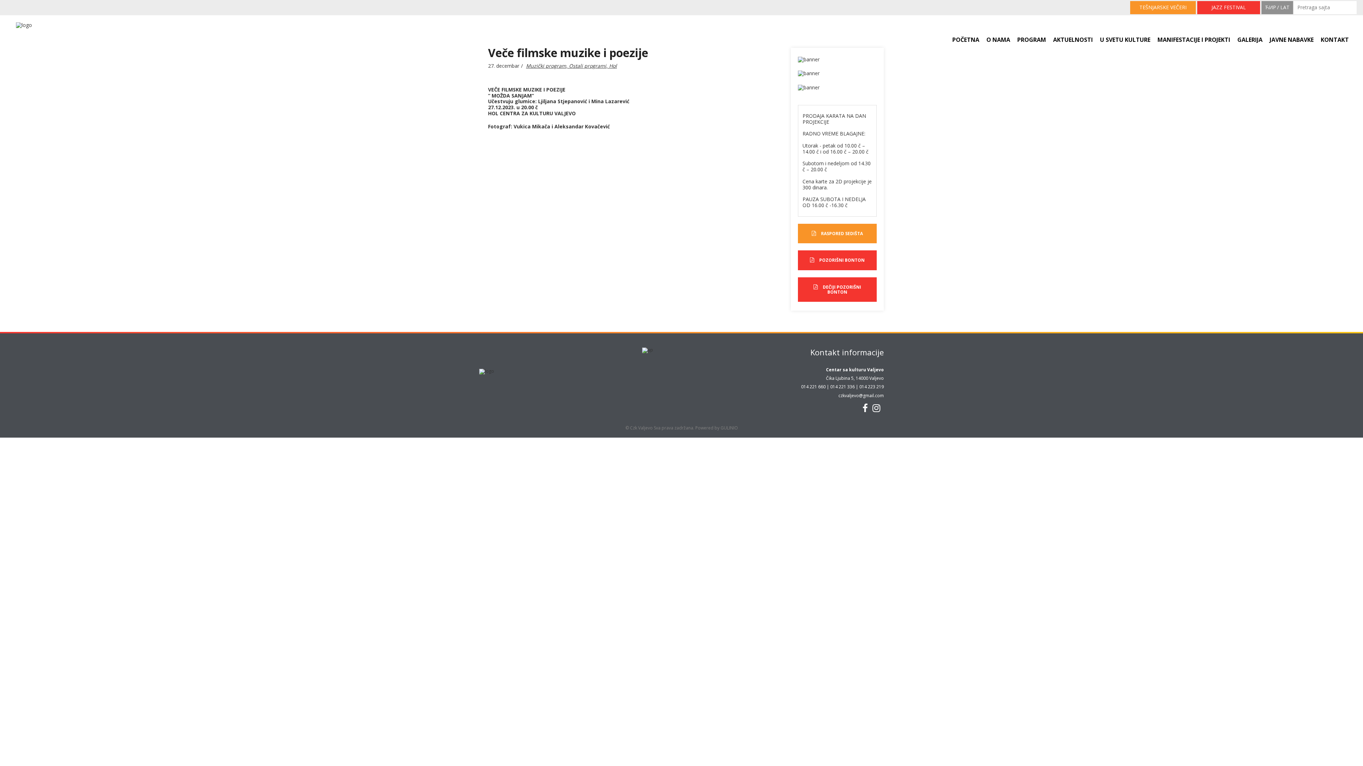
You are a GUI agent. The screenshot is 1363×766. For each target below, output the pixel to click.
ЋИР (1270, 7)
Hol (613, 65)
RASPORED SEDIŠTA (842, 234)
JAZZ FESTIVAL (1228, 7)
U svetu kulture (1125, 40)
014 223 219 (871, 387)
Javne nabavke (1292, 40)
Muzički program (546, 65)
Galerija (1250, 40)
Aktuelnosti (1073, 40)
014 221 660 (813, 387)
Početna (965, 40)
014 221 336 (842, 387)
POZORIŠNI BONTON (842, 260)
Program (1031, 40)
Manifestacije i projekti (1193, 40)
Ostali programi (587, 65)
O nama (998, 40)
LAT (1285, 7)
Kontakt (1335, 40)
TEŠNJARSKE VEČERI (1163, 7)
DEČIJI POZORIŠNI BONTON (842, 289)
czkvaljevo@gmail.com (861, 396)
